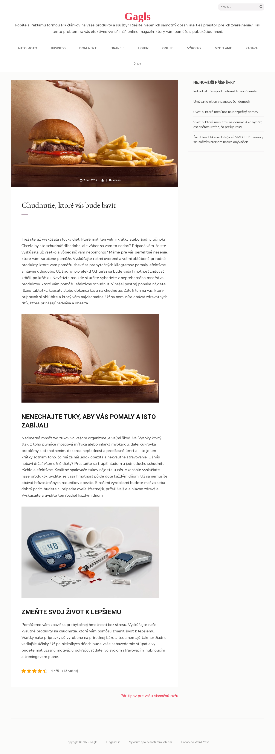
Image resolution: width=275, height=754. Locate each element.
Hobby (143, 48)
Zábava (252, 48)
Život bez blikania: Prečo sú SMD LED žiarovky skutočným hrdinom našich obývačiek (228, 139)
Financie (117, 48)
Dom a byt (88, 48)
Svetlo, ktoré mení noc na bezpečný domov (225, 112)
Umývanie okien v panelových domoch (221, 101)
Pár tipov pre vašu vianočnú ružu (149, 695)
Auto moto (27, 48)
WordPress (202, 742)
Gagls (137, 16)
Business (58, 48)
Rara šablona (164, 742)
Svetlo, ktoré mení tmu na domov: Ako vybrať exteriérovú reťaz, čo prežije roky (227, 124)
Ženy (137, 64)
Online (167, 48)
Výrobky (194, 48)
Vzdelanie (223, 48)
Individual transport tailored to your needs (225, 91)
